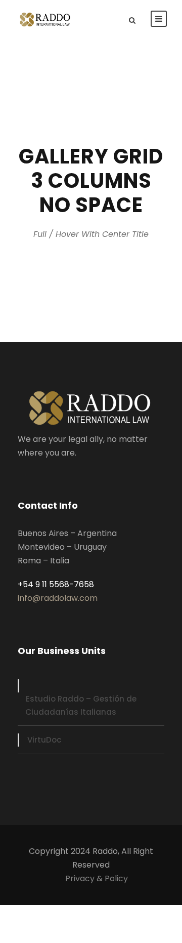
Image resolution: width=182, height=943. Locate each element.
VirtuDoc (44, 739)
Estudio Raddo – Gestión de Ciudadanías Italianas (80, 705)
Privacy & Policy (96, 878)
